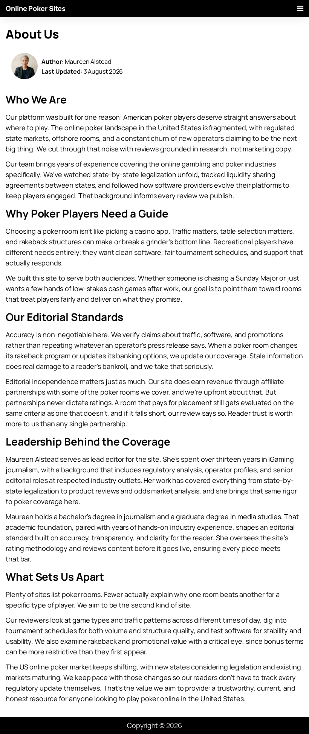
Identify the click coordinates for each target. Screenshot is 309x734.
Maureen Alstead (88, 61)
